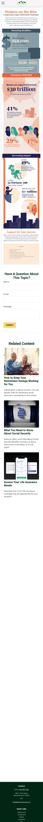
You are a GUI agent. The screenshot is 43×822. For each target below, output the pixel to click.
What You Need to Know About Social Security (18, 432)
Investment (21, 815)
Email (6, 294)
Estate (21, 817)
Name (6, 282)
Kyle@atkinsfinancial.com (21, 802)
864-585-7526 (24, 790)
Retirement (21, 812)
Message (8, 306)
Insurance (21, 819)
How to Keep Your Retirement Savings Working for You (21, 381)
